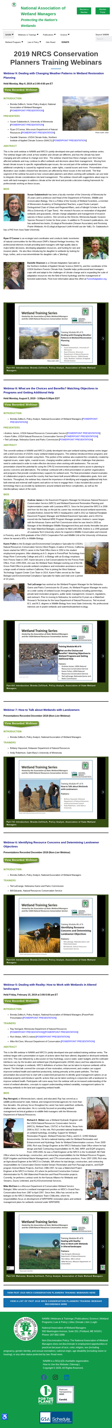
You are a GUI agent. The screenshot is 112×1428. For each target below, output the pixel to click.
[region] (56, 338)
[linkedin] (66, 1377)
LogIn (94, 1322)
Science (94, 1318)
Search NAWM (102, 34)
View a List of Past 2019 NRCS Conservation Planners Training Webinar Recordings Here (56, 1302)
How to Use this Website (55, 1364)
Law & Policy (60, 1322)
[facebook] (44, 1377)
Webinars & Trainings (62, 1318)
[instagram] (55, 1377)
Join (87, 1322)
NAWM (45, 1318)
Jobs (71, 1322)
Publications (81, 1318)
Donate (79, 1322)
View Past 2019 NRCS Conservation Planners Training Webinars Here (51, 1293)
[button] (27, 35)
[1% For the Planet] (45, 1394)
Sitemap (74, 1364)
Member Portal (102, 10)
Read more (56, 1354)
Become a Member (84, 10)
